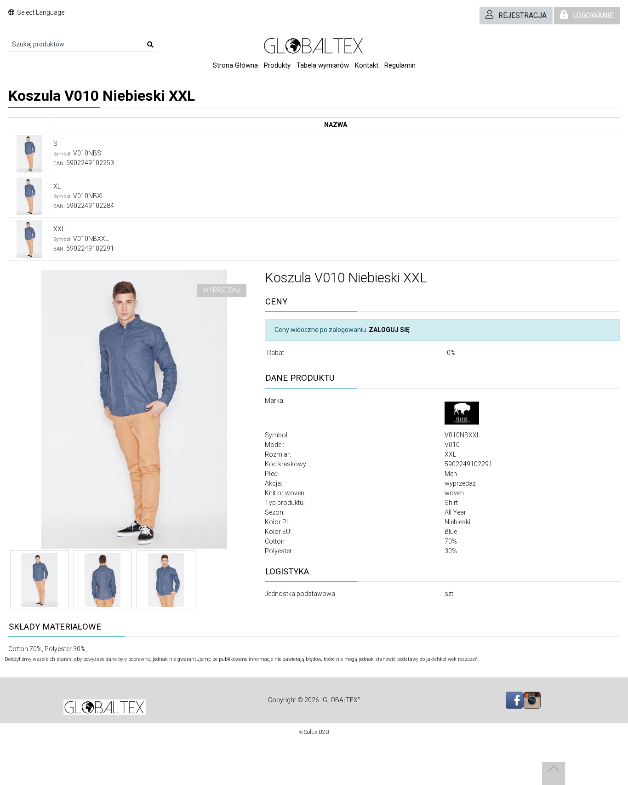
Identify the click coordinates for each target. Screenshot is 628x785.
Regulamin (400, 65)
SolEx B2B (316, 732)
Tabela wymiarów (323, 65)
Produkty (277, 65)
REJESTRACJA (522, 15)
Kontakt (366, 65)
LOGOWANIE (593, 15)
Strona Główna (235, 65)
